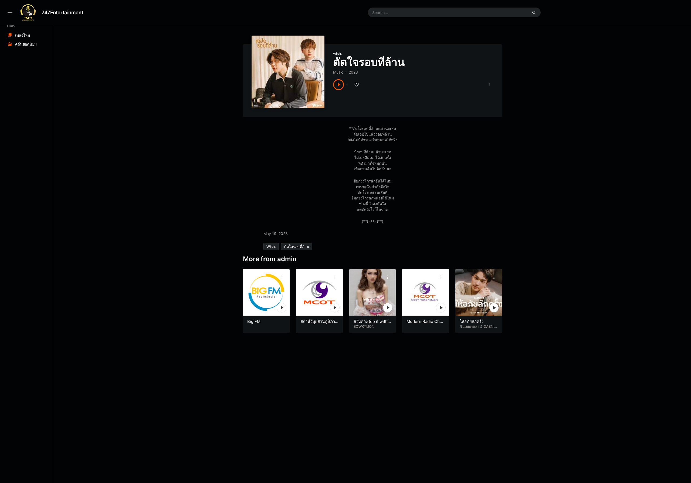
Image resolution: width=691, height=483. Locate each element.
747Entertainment (62, 12)
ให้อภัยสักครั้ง (471, 321)
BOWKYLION (364, 326)
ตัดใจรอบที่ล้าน (296, 246)
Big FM (253, 321)
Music (338, 72)
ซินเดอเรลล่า (469, 326)
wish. (337, 53)
